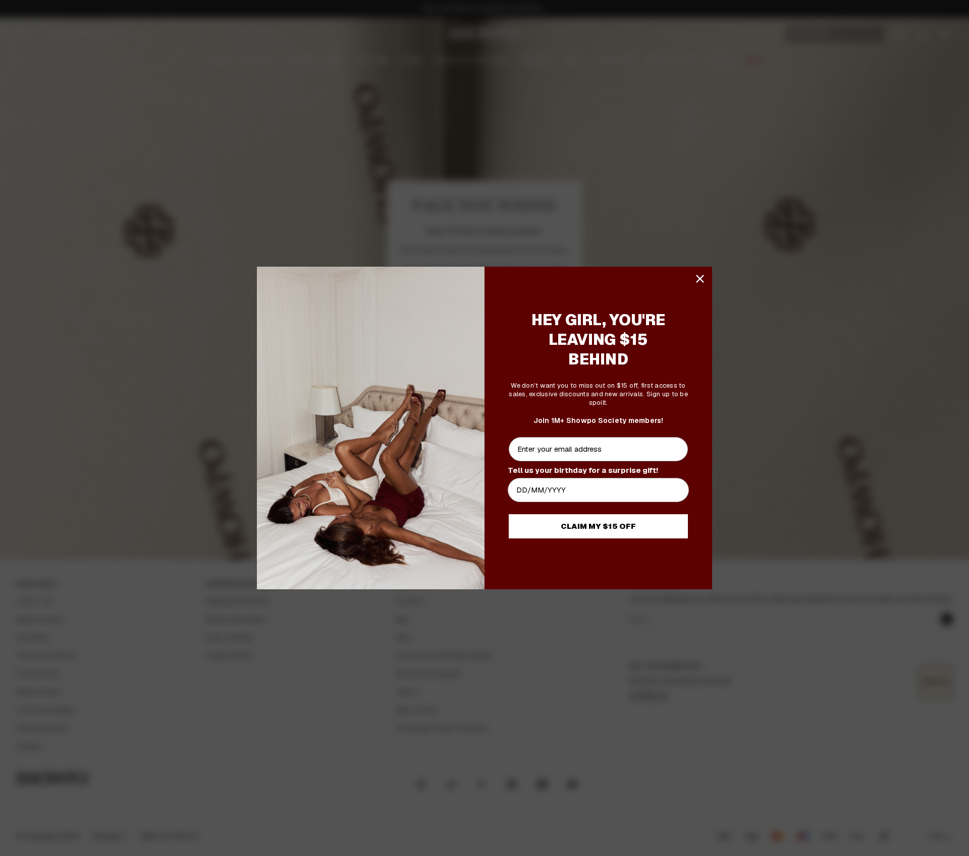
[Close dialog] (700, 279)
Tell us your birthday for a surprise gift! (583, 470)
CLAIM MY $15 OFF (598, 526)
